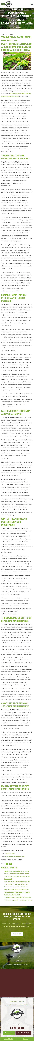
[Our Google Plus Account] (15, 1028)
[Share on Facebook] (6, 864)
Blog (19, 27)
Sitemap (22, 1001)
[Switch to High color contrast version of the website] (3, 4)
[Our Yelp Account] (22, 1028)
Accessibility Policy (11, 1005)
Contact (25, 1039)
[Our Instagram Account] (18, 1028)
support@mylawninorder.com (14, 856)
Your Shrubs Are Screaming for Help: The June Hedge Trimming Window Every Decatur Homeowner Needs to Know (17, 884)
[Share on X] (10, 864)
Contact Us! (17, 934)
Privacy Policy (24, 1005)
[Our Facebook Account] (11, 1028)
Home (15, 27)
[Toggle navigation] (32, 3)
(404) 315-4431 (8, 1039)
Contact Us (13, 1001)
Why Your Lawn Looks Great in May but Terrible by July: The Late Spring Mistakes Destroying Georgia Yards (17, 892)
